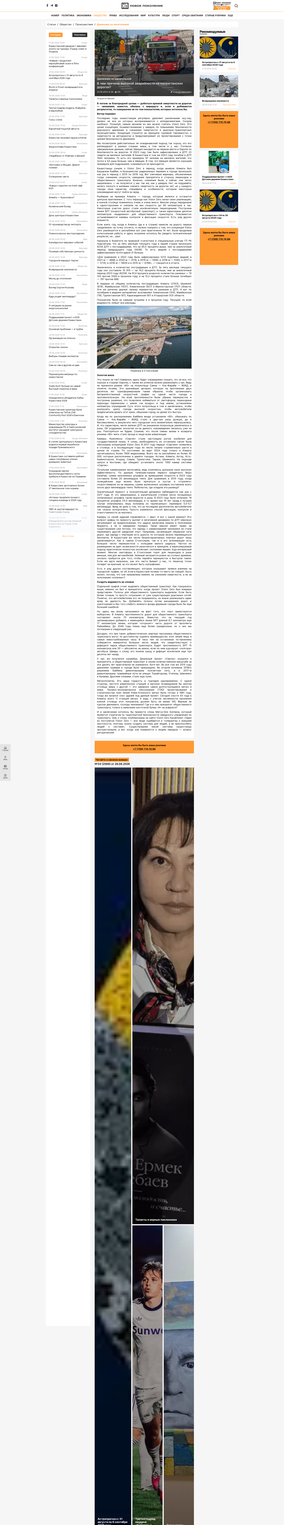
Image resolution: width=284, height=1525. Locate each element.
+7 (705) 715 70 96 (144, 748)
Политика (68, 15)
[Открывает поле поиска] (236, 6)
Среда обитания (192, 15)
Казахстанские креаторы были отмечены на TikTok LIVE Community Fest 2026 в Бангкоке (66, 412)
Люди (166, 15)
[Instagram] (56, 6)
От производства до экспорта (65, 224)
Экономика (84, 15)
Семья (233, 183)
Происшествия (84, 24)
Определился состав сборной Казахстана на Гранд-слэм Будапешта (65, 524)
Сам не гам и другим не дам (64, 365)
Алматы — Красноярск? (61, 197)
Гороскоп (232, 68)
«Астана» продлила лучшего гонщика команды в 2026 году (65, 499)
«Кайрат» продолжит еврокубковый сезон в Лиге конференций (64, 63)
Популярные (79, 35)
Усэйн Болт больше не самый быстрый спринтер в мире (64, 387)
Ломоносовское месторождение (66, 233)
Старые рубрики (215, 15)
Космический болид (60, 206)
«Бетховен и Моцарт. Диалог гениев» (64, 166)
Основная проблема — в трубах (66, 329)
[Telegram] (51, 6)
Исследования (128, 15)
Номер (55, 15)
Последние (56, 35)
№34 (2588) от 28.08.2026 (112, 763)
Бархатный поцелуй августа (64, 128)
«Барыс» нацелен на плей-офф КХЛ (65, 187)
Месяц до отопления (60, 278)
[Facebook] (47, 6)
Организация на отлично (62, 338)
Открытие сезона (58, 347)
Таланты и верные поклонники (65, 98)
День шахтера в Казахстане (64, 215)
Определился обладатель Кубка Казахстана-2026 (66, 399)
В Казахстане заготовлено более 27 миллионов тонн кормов (66, 487)
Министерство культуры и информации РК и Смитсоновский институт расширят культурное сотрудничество (67, 428)
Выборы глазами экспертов (63, 356)
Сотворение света (59, 176)
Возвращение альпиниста (63, 269)
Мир (143, 15)
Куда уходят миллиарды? (62, 296)
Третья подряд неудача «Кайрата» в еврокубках (67, 109)
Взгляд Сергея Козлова (61, 287)
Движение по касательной (113, 24)
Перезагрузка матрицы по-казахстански (63, 375)
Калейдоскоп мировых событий (66, 242)
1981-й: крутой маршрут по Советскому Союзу (63, 510)
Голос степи (55, 119)
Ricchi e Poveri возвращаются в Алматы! (65, 88)
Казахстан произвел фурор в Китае (68, 137)
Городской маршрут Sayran (63, 260)
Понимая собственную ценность (66, 251)
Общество (100, 15)
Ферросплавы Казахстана (62, 146)
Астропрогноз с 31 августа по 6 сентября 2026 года (66, 76)
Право (113, 15)
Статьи (51, 24)
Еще (230, 15)
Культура (154, 15)
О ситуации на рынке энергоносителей (60, 307)
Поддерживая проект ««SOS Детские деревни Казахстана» (65, 319)
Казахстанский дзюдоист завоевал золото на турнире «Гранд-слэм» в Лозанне (67, 49)
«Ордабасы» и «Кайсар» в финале (67, 155)
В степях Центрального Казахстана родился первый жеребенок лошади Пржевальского (68, 444)
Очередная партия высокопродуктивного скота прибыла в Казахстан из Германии (67, 473)
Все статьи (68, 536)
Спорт (176, 15)
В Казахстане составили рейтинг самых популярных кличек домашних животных (66, 459)
